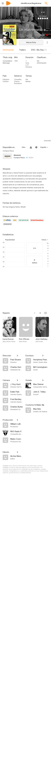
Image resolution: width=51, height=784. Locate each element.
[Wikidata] (8, 226)
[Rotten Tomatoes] (37, 222)
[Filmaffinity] (7, 222)
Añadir (23, 207)
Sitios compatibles (24, 147)
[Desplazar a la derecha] (40, 313)
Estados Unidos (6, 80)
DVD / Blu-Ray (39, 50)
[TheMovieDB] (24, 222)
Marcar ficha (31, 42)
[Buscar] (46, 3)
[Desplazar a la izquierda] (34, 313)
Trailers (22, 50)
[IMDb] (15, 222)
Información (8, 50)
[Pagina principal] (8, 5)
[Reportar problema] (31, 147)
